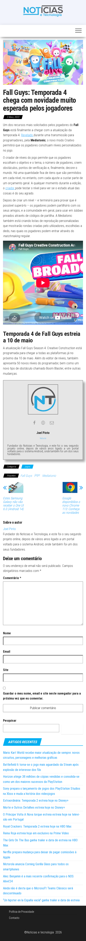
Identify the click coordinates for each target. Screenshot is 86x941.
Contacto (14, 917)
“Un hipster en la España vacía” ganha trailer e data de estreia (41, 900)
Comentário (12, 578)
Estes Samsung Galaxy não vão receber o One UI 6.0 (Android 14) (13, 504)
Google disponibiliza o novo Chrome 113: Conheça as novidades (71, 505)
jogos (27, 466)
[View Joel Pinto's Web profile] (43, 422)
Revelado (27, 135)
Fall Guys (26, 476)
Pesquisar (9, 720)
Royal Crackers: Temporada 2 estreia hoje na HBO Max (37, 826)
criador (10, 188)
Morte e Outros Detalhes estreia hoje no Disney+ (34, 807)
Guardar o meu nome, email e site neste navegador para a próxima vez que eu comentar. (42, 696)
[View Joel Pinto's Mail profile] (51, 422)
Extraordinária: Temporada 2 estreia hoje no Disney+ (36, 800)
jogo (37, 475)
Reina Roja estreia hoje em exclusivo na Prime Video (36, 833)
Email (6, 651)
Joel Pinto (9, 529)
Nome (7, 633)
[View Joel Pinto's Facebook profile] (34, 422)
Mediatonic (49, 476)
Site (5, 670)
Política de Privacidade (21, 911)
